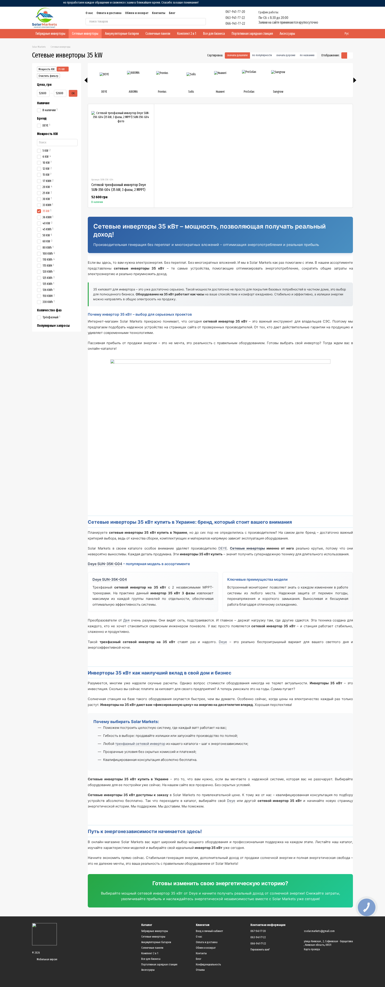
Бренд (42, 118)
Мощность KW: (47, 69)
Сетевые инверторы (85, 33)
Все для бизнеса (214, 33)
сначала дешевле (237, 55)
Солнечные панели (157, 33)
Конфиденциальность (208, 964)
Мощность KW (47, 134)
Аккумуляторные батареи (122, 33)
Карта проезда (312, 949)
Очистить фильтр (48, 76)
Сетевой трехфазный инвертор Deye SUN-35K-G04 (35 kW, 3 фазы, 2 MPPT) (118, 187)
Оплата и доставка (108, 13)
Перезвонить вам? (260, 949)
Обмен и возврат (136, 13)
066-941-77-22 (235, 23)
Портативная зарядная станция (252, 33)
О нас (89, 13)
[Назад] (85, 80)
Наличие (43, 103)
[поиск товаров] (202, 21)
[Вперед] (354, 80)
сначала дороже (285, 55)
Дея (126, 620)
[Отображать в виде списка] (350, 55)
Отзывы (200, 969)
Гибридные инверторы (50, 33)
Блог (172, 13)
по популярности (262, 55)
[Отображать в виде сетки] (344, 55)
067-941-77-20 (235, 12)
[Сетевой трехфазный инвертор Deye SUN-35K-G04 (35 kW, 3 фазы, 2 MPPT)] (121, 140)
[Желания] (326, 17)
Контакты (158, 13)
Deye (223, 642)
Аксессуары (287, 33)
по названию (307, 55)
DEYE (222, 548)
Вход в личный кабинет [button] (209, 931)
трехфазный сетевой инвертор (140, 744)
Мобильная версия (46, 959)
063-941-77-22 (235, 18)
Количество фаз (49, 311)
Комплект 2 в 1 (186, 33)
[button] (381, 3)
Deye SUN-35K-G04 (105, 564)
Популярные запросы (53, 326)
